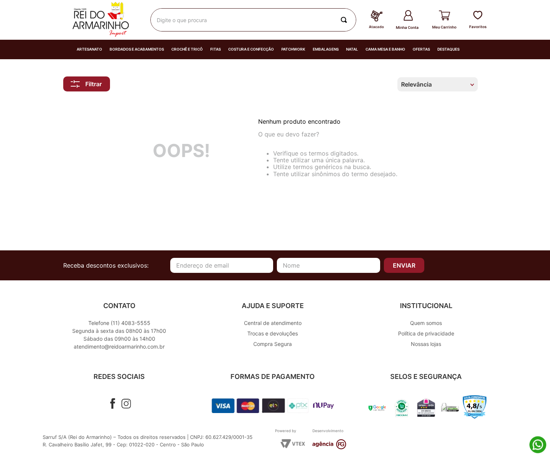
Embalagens (326, 49)
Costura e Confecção (251, 49)
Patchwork (293, 49)
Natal (352, 49)
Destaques (448, 49)
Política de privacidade (426, 333)
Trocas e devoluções (272, 333)
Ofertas (421, 49)
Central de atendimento (273, 323)
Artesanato (89, 49)
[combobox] (253, 19)
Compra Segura (272, 344)
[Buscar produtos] (345, 20)
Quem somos (426, 323)
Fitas (215, 49)
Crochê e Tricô (187, 49)
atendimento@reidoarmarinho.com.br (119, 346)
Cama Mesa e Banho (385, 49)
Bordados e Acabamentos (137, 49)
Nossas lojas (426, 344)
